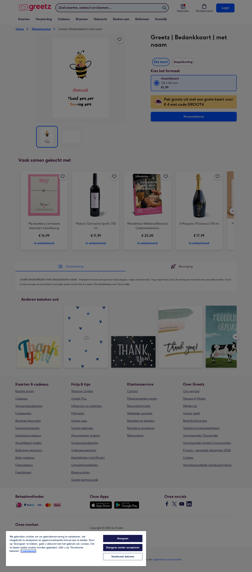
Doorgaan (122, 538)
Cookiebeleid (28, 551)
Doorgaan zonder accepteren (122, 547)
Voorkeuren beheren (122, 556)
